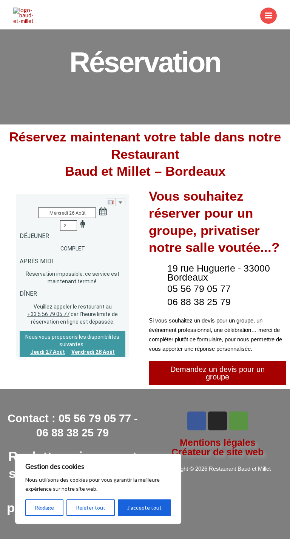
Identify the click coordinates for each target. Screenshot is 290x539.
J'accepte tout (144, 507)
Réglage (44, 507)
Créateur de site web (217, 452)
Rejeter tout (90, 507)
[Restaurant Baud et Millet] (24, 16)
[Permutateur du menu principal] (268, 16)
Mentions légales (218, 442)
